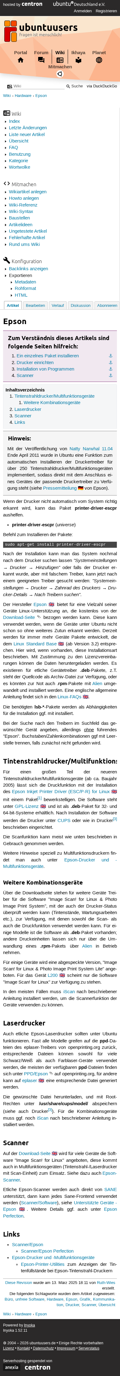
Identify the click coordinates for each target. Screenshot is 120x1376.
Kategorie (18, 161)
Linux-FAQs (70, 697)
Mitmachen (60, 67)
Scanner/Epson (27, 1245)
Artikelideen (20, 225)
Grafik (85, 1299)
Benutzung (19, 154)
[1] (40, 798)
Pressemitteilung (60, 488)
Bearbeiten (35, 305)
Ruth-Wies (106, 1283)
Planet (99, 53)
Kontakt (23, 1348)
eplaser (29, 1081)
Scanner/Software (39, 1203)
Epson (41, 96)
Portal (20, 53)
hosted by (12, 4)
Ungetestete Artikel (28, 231)
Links (19, 422)
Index (14, 121)
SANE (110, 1190)
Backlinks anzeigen (28, 269)
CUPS (64, 821)
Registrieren (106, 11)
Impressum (66, 1348)
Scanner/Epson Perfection (47, 1251)
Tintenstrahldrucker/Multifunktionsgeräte (54, 396)
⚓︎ (111, 356)
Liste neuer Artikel (27, 135)
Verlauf (58, 305)
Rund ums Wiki (24, 244)
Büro (9, 1299)
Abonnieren (107, 305)
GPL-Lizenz (27, 806)
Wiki (60, 53)
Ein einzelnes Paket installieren (48, 356)
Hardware (23, 96)
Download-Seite (19, 617)
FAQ (13, 147)
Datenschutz (43, 1348)
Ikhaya (78, 53)
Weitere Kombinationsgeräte (52, 403)
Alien (97, 684)
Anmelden (83, 11)
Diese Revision (18, 1283)
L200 (53, 975)
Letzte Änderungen (28, 128)
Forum (41, 53)
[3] (115, 819)
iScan (69, 992)
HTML (21, 295)
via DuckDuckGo (102, 86)
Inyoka (29, 1325)
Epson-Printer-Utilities (43, 1264)
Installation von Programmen (45, 369)
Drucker (72, 1305)
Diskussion (80, 305)
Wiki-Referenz (23, 205)
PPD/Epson (36, 1074)
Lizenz (8, 1348)
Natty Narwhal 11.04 (91, 449)
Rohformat (25, 288)
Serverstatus (88, 1348)
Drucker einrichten (35, 363)
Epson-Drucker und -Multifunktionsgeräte (53, 1258)
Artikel (13, 305)
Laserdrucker (27, 409)
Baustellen (19, 218)
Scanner (25, 376)
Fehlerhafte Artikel (27, 238)
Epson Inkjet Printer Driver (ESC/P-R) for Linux (61, 792)
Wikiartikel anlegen (27, 192)
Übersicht (18, 141)
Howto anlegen (24, 198)
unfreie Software (29, 1299)
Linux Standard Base (35, 644)
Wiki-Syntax (21, 212)
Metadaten (25, 282)
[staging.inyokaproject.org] (41, 33)
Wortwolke (19, 167)
